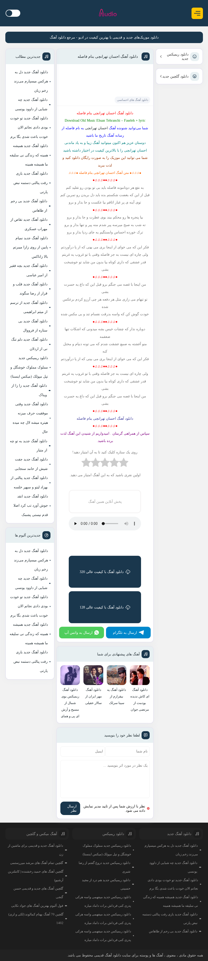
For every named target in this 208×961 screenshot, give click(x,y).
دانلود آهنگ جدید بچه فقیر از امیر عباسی (28, 270)
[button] (197, 13)
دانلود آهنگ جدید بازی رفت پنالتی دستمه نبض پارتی (30, 183)
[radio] (123, 464)
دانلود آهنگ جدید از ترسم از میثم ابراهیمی (28, 307)
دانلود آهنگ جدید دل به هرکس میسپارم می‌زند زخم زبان (31, 81)
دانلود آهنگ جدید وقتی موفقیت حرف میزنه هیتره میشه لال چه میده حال (30, 418)
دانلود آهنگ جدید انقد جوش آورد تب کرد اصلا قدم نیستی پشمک (30, 505)
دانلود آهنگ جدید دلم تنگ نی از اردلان (29, 344)
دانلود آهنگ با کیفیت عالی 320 (102, 572)
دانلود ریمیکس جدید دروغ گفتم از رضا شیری (104, 867)
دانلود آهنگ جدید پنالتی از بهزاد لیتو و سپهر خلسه (29, 482)
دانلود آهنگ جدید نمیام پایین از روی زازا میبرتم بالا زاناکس (30, 247)
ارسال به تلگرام (125, 633)
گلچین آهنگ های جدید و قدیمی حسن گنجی (38, 892)
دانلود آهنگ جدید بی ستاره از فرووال (32, 325)
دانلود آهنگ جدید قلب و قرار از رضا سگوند (30, 288)
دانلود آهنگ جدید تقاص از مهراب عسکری (28, 224)
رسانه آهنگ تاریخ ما (109, 135)
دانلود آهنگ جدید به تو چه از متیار (28, 445)
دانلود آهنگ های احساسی (132, 100)
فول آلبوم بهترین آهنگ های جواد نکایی (37, 906)
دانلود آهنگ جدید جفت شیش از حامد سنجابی (31, 463)
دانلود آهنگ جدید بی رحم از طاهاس (29, 205)
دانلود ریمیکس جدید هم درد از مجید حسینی (106, 884)
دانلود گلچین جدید (175, 76)
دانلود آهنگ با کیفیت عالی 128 (102, 607)
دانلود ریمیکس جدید (177, 56)
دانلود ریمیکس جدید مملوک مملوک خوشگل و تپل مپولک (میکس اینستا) (29, 367)
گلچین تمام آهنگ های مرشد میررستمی (36, 863)
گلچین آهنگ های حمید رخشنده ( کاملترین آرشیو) (35, 876)
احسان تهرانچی (96, 128)
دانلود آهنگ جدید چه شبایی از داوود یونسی (31, 104)
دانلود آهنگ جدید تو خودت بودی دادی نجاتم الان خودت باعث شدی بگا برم (29, 127)
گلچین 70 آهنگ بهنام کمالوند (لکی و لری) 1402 (35, 918)
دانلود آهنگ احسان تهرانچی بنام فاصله (108, 56)
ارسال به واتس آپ (78, 633)
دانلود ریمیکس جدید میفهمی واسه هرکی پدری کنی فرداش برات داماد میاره (103, 901)
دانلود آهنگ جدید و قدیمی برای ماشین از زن (35, 850)
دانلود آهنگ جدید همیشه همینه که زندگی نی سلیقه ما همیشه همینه (29, 155)
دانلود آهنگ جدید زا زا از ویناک (29, 390)
